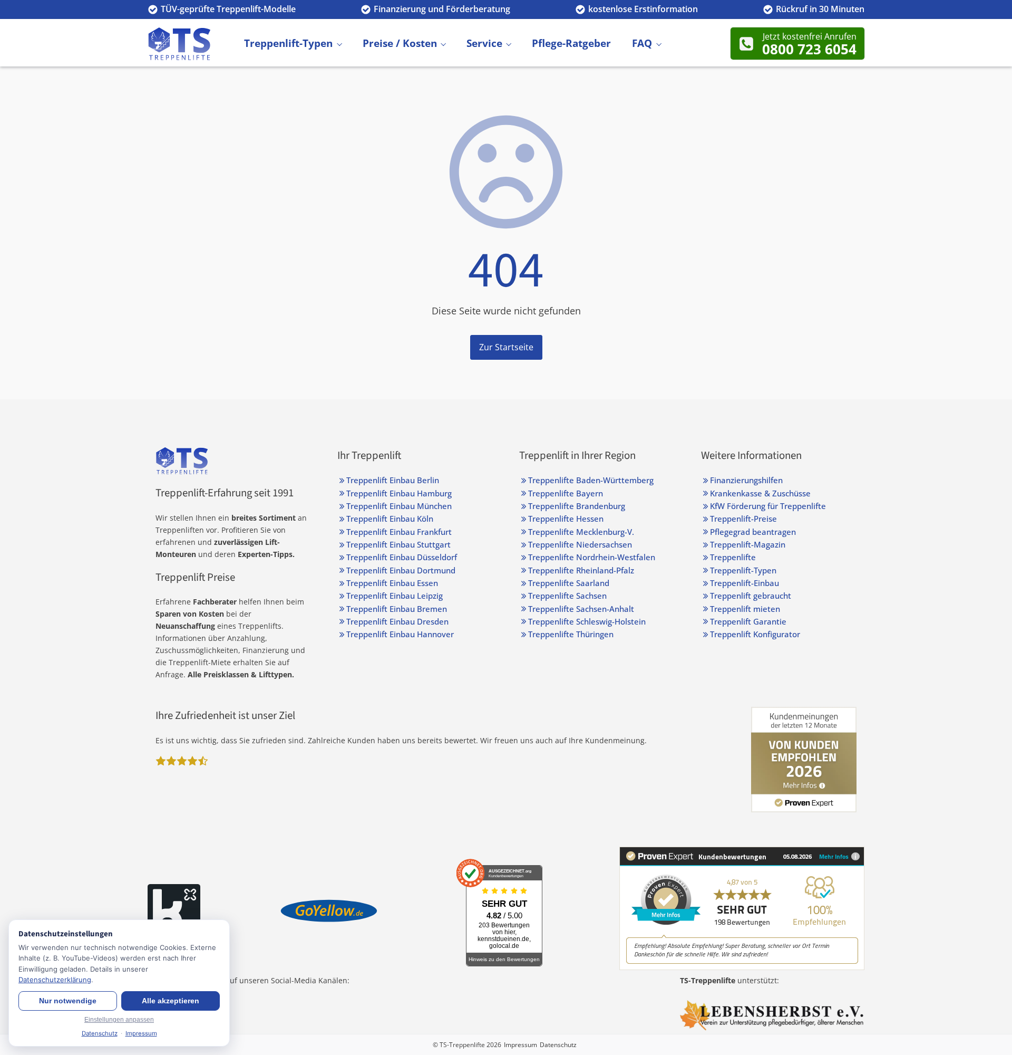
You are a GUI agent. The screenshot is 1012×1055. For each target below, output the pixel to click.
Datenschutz (558, 1044)
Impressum (520, 1044)
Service (484, 43)
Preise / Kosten (400, 43)
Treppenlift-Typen (288, 43)
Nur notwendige (67, 1001)
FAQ (642, 43)
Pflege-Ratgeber (571, 43)
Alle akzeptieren (170, 1001)
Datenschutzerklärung (54, 979)
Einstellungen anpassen (119, 1019)
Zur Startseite (506, 347)
